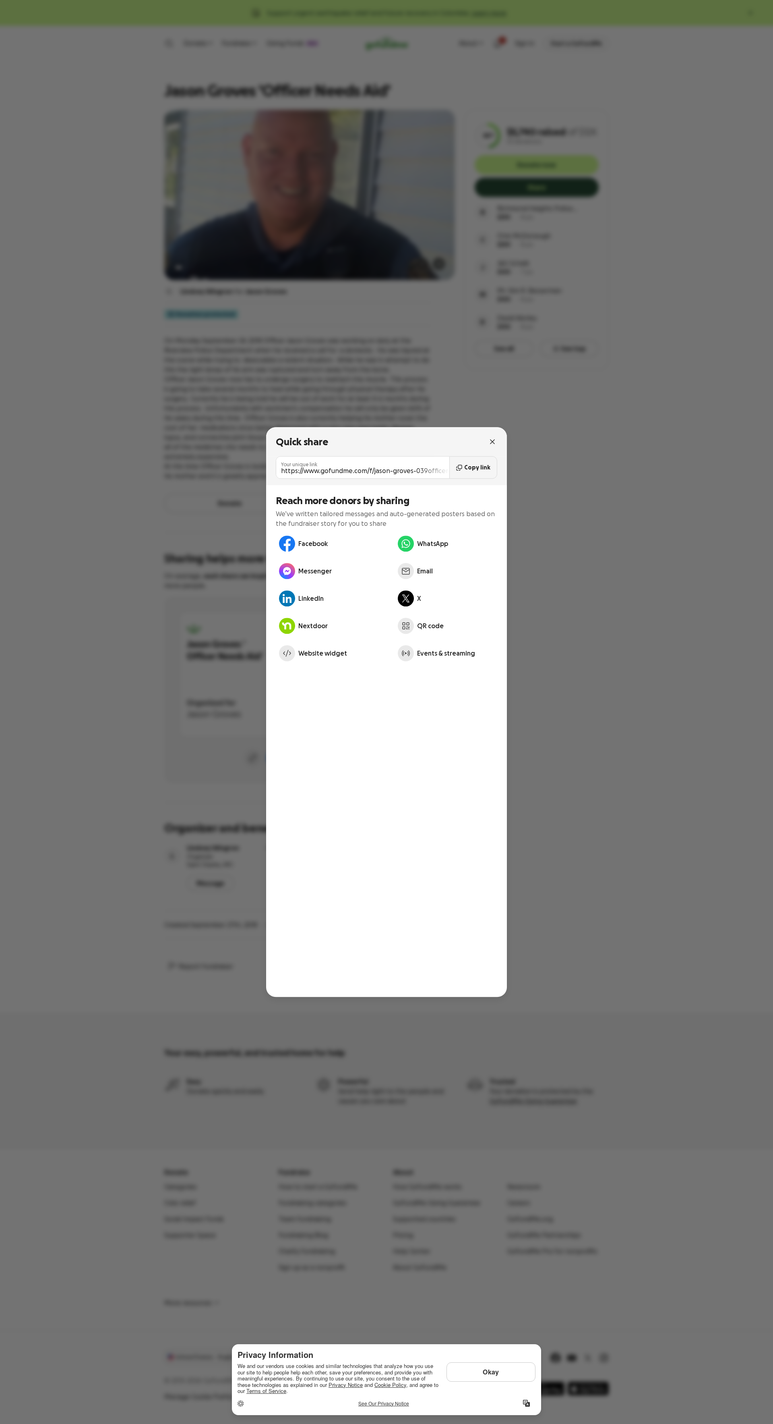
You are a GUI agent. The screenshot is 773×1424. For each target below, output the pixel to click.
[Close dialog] (492, 442)
